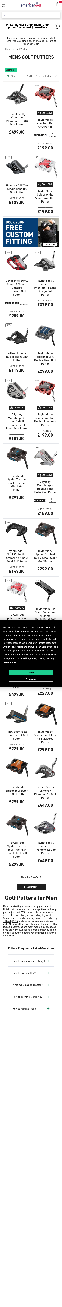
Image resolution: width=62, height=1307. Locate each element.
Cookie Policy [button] (40, 654)
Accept (31, 672)
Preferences (31, 679)
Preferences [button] (10, 662)
